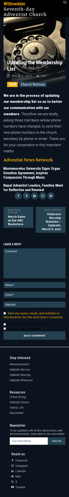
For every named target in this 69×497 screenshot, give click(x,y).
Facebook (21, 460)
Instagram (21, 466)
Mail (18, 476)
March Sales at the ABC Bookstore (16, 220)
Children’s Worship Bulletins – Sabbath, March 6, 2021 (51, 222)
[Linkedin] (34, 195)
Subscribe (56, 441)
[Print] (50, 195)
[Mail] (12, 476)
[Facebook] (18, 195)
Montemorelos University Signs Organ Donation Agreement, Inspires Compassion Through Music (31, 173)
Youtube (20, 487)
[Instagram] (12, 466)
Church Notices (33, 84)
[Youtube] (12, 487)
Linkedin (20, 471)
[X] (26, 195)
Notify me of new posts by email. (24, 328)
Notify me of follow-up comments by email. (29, 324)
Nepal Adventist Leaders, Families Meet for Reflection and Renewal (33, 187)
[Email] (42, 195)
